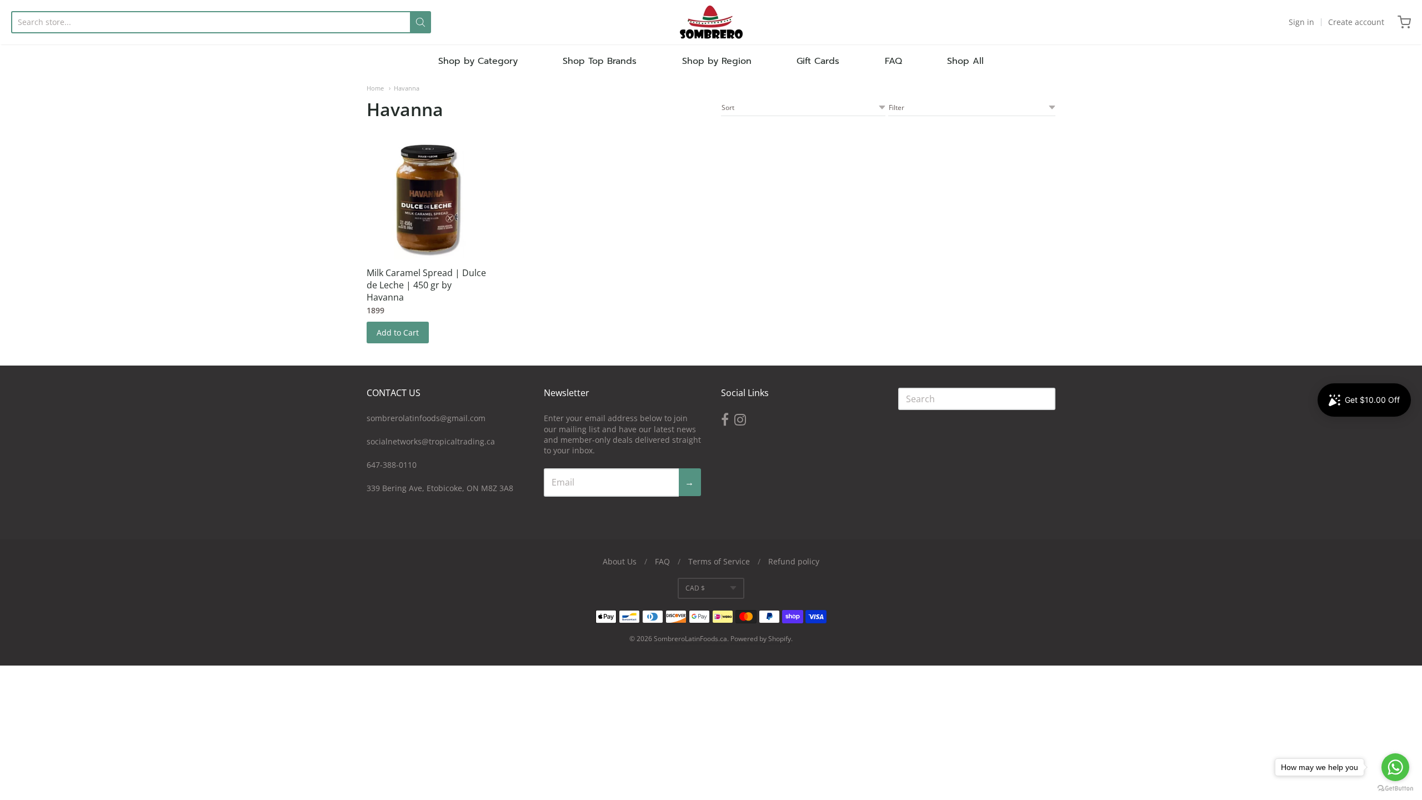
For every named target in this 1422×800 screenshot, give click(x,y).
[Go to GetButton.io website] (1395, 788)
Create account (1356, 22)
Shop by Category (478, 61)
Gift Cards (818, 61)
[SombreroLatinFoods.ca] (711, 22)
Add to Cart (398, 332)
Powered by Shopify (760, 638)
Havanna (406, 88)
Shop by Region (717, 61)
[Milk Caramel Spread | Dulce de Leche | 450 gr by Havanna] (428, 198)
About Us (620, 561)
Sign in (1301, 22)
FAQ (893, 61)
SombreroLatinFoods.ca (690, 638)
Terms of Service (719, 561)
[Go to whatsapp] (1395, 767)
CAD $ (695, 588)
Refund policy (793, 561)
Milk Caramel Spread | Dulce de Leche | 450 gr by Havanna (426, 285)
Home (375, 88)
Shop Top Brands (600, 61)
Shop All (965, 61)
